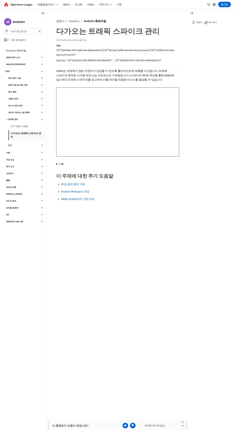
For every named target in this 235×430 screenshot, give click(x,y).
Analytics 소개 (13, 57)
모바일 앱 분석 (12, 208)
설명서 (60, 21)
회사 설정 (12, 92)
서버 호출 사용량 (19, 126)
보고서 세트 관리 (15, 105)
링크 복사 (212, 22)
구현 (8, 153)
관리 (8, 71)
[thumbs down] (133, 425)
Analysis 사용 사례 (14, 221)
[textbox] (23, 31)
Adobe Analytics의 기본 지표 (77, 199)
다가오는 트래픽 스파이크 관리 (26, 135)
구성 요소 (10, 159)
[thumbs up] (125, 425)
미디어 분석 (11, 201)
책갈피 (199, 22)
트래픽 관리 (13, 119)
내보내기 (10, 173)
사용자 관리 (13, 98)
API (7, 214)
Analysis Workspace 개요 (75, 191)
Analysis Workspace (15, 64)
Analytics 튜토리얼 (95, 21)
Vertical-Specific (14, 194)
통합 (8, 180)
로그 (10, 145)
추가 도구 (10, 166)
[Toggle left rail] (43, 13)
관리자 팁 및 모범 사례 (17, 85)
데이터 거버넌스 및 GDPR (19, 112)
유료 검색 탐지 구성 (73, 184)
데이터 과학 (11, 187)
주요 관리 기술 (14, 78)
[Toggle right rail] (192, 13)
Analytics (74, 21)
